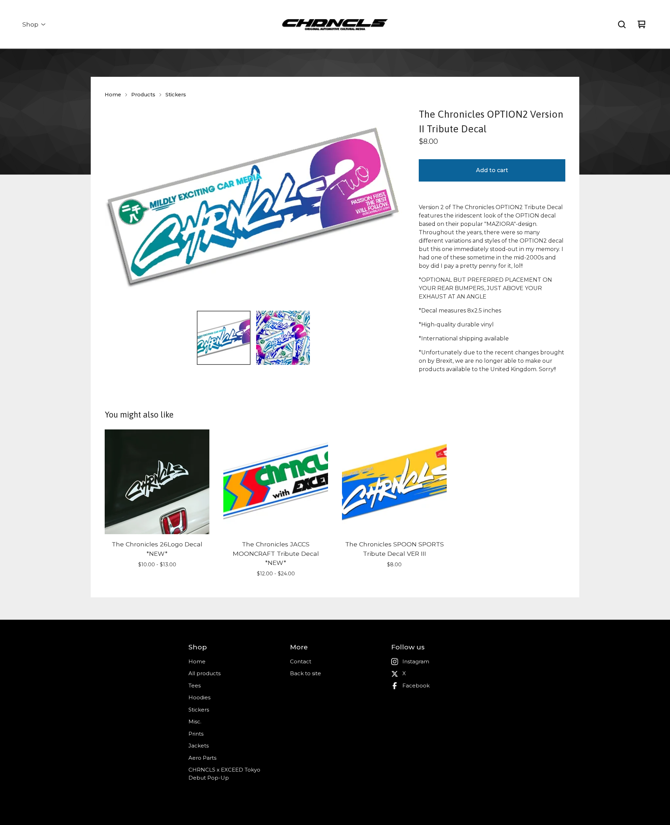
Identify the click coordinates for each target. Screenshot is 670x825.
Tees (194, 685)
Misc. (194, 721)
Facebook (416, 685)
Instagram (415, 661)
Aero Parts (202, 757)
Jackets (198, 745)
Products (143, 94)
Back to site (305, 673)
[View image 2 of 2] (283, 337)
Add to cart (492, 170)
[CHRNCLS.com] (335, 24)
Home (113, 94)
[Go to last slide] (114, 206)
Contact (300, 661)
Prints (195, 733)
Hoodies (199, 697)
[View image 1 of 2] (224, 337)
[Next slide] (392, 206)
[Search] (622, 24)
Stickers (175, 94)
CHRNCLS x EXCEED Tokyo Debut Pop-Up (224, 773)
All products (204, 673)
